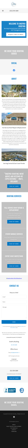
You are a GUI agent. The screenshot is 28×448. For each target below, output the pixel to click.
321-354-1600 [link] (14, 345)
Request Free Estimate (15, 34)
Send (14, 322)
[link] (14, 4)
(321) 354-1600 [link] (14, 11)
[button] (3, 10)
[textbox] (14, 297)
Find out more (14, 186)
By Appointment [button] (15, 352)
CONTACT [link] (14, 429)
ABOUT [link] (14, 424)
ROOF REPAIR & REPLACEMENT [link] (14, 426)
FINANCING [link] (14, 431)
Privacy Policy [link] (21, 326)
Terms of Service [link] (13, 327)
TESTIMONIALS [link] (14, 428)
